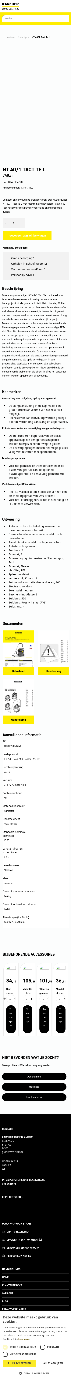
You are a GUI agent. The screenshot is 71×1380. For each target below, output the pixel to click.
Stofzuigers (23, 37)
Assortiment (34, 1076)
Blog (5, 1301)
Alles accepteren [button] (19, 1363)
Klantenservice (34, 1097)
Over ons (7, 1293)
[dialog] (35, 1345)
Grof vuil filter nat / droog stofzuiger (10, 991)
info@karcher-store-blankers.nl (23, 1180)
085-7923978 (9, 1183)
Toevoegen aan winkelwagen (27, 235)
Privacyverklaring (14, 1309)
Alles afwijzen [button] (53, 1363)
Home (5, 1277)
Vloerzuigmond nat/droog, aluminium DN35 (44, 991)
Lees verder (24, 1339)
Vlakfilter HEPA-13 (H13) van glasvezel (27, 991)
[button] (35, 1373)
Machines (11, 37)
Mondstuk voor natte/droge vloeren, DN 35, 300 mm (60, 991)
